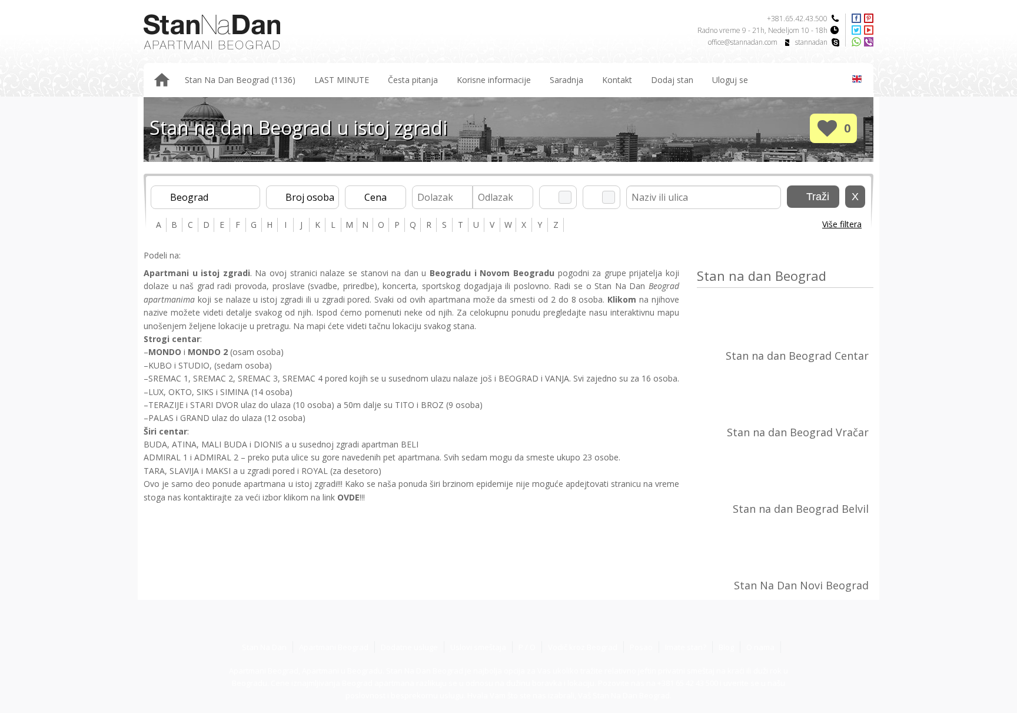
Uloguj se (730, 79)
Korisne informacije (494, 79)
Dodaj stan (672, 79)
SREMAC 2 (213, 378)
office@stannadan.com (742, 42)
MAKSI (218, 470)
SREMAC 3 (258, 378)
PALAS (161, 417)
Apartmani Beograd (333, 647)
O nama (760, 647)
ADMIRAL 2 (216, 457)
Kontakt (617, 79)
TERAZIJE (166, 404)
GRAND (195, 417)
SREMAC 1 (168, 378)
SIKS (205, 391)
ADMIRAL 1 (166, 457)
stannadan (811, 42)
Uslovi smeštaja (478, 647)
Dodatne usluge (409, 647)
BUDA (155, 444)
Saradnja (566, 79)
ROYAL (314, 470)
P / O (527, 647)
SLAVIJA (184, 470)
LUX (156, 391)
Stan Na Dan (264, 647)
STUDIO (194, 365)
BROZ (432, 404)
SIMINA (234, 391)
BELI (409, 444)
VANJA (557, 378)
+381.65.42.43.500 (797, 19)
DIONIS (268, 444)
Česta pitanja (413, 79)
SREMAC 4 (303, 378)
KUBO (160, 365)
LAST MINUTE (341, 79)
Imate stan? (685, 647)
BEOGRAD (518, 378)
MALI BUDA (224, 444)
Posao (641, 647)
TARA (154, 470)
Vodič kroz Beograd (582, 647)
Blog (726, 647)
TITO (404, 404)
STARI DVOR (214, 404)
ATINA (184, 444)
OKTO (180, 391)
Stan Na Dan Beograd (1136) (240, 79)
